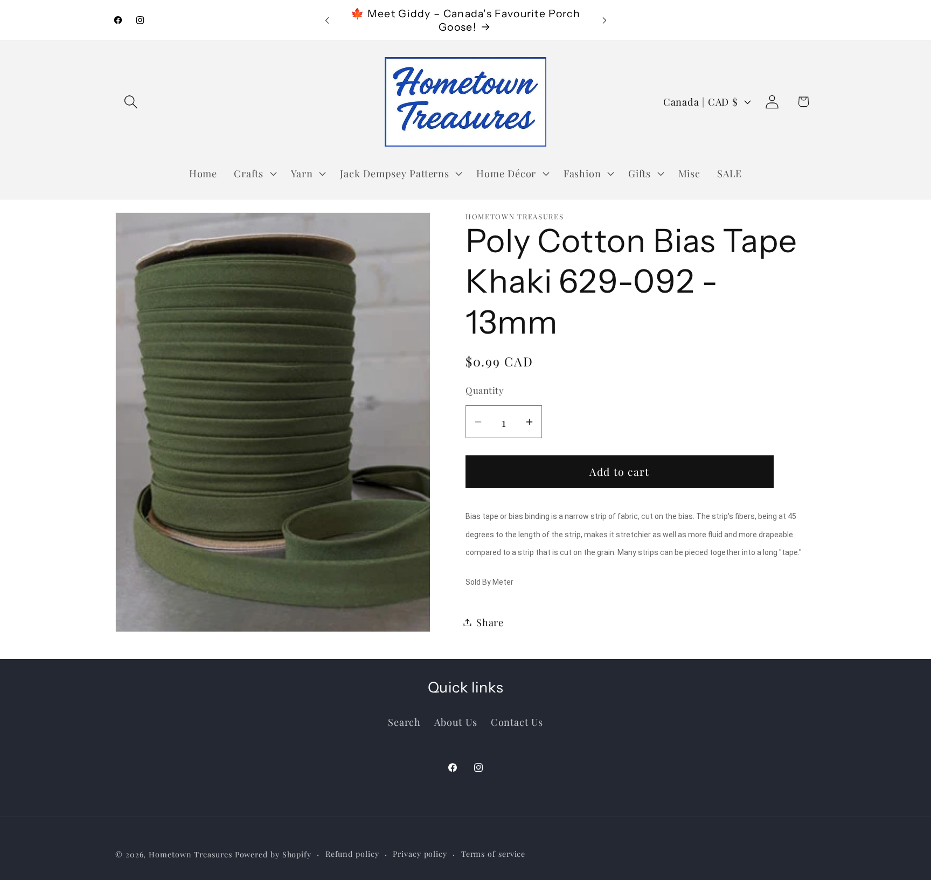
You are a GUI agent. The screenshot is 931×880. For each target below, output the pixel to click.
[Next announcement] (604, 20)
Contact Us (517, 722)
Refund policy (352, 854)
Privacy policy (420, 854)
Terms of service (493, 854)
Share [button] (490, 622)
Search (404, 722)
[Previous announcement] (327, 20)
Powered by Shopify (273, 854)
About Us (455, 722)
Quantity (485, 390)
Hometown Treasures (190, 854)
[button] (130, 101)
